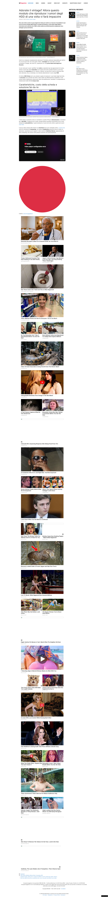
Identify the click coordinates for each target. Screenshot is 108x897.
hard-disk (21, 124)
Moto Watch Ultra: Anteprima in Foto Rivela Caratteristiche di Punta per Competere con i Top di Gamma (82, 71)
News (37, 3)
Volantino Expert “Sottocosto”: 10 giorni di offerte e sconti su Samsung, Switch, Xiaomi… (39, 876)
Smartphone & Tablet (75, 3)
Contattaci (63, 888)
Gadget (50, 3)
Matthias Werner (29, 875)
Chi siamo (45, 895)
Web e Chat (57, 3)
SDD (42, 875)
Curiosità (64, 3)
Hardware (30, 3)
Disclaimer (63, 895)
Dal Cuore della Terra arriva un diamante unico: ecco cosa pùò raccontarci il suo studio (38, 878)
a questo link (61, 127)
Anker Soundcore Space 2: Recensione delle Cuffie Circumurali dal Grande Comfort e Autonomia (81, 60)
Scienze (86, 3)
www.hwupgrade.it (28, 213)
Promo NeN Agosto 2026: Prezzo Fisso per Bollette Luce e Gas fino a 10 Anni (82, 16)
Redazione (50, 895)
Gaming (43, 3)
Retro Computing (36, 875)
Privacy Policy (57, 895)
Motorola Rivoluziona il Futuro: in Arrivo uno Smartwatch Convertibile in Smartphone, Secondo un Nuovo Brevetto (82, 35)
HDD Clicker (22, 875)
